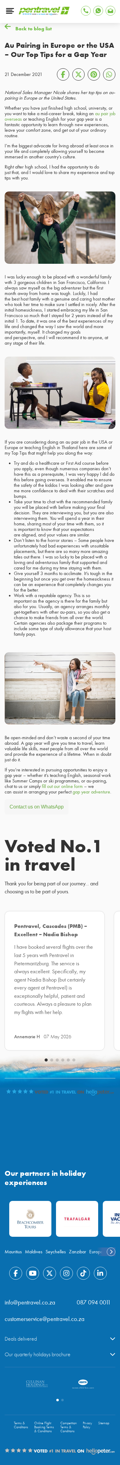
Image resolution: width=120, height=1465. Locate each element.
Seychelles (56, 1252)
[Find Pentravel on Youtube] (32, 1273)
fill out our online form (62, 786)
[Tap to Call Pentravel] (86, 11)
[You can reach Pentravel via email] (110, 11)
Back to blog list (33, 29)
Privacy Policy (87, 1425)
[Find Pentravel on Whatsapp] (98, 11)
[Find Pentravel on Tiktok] (83, 1273)
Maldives (33, 1252)
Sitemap (103, 1423)
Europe (96, 1252)
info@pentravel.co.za (30, 1302)
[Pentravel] (44, 14)
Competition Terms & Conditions (68, 1427)
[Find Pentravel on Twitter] (49, 1273)
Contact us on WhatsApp (37, 806)
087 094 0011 (94, 1302)
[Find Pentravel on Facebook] (15, 1273)
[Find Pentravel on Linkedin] (100, 1273)
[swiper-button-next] (111, 1251)
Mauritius (13, 1252)
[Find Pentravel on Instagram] (66, 1273)
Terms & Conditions (21, 1425)
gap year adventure (91, 792)
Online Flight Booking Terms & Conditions (44, 1427)
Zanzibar (77, 1252)
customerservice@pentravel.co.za (45, 1319)
